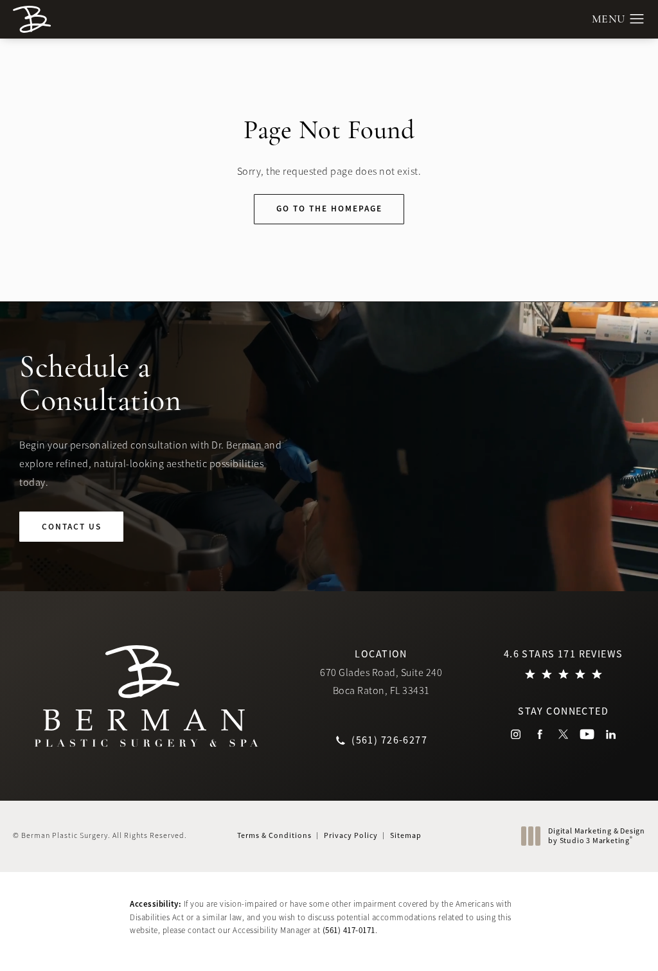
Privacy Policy (351, 835)
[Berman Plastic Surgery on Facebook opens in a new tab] (539, 734)
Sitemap (406, 835)
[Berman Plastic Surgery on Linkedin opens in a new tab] (610, 734)
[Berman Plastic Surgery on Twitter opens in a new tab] (563, 734)
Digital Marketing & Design (596, 836)
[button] (637, 19)
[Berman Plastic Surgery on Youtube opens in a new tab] (587, 734)
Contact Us (72, 526)
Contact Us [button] (598, 943)
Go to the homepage (329, 208)
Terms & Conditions (274, 835)
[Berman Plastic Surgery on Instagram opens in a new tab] (515, 734)
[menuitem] (515, 734)
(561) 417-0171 (349, 930)
